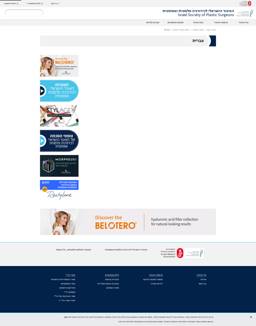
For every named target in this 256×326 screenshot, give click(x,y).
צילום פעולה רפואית (181, 30)
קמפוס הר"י (69, 292)
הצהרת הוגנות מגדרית (108, 284)
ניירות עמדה (157, 284)
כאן (65, 317)
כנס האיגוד (198, 22)
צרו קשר (202, 284)
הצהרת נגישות (112, 279)
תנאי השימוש (112, 288)
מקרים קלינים (152, 22)
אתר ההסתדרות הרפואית (63, 279)
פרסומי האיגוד (221, 22)
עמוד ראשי (211, 30)
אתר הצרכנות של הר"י (64, 296)
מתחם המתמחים (175, 22)
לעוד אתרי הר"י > (67, 300)
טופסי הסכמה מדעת (153, 279)
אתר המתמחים (68, 284)
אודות (203, 279)
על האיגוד (243, 22)
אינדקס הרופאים (67, 288)
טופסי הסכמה (198, 30)
